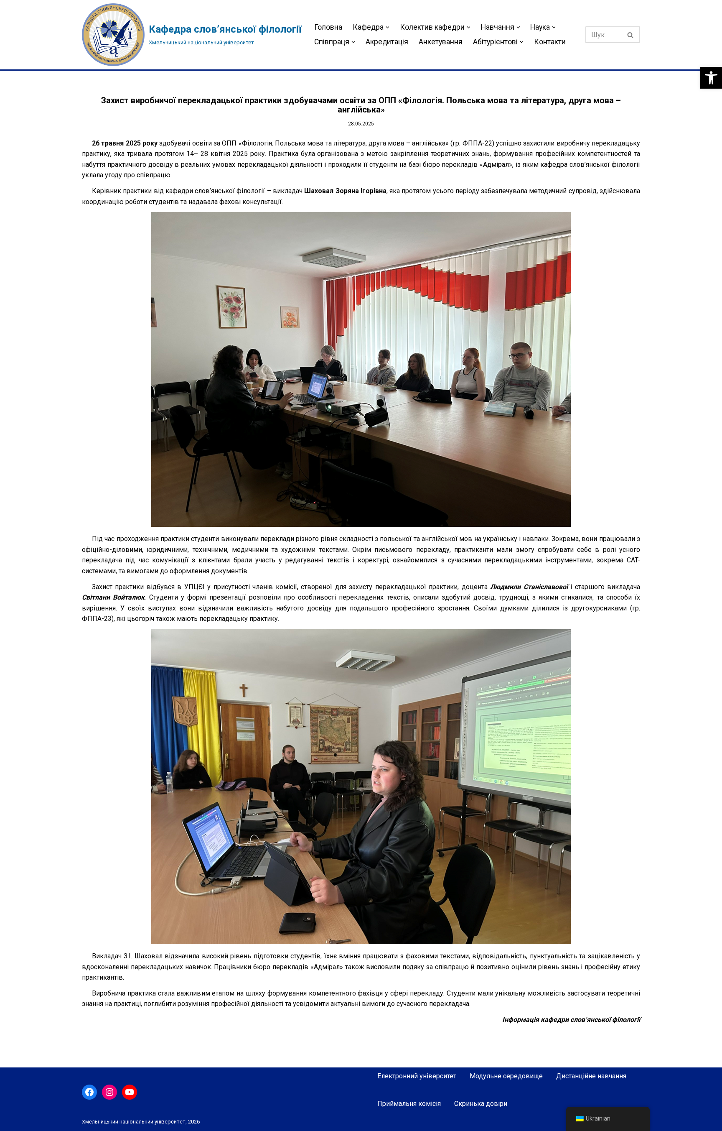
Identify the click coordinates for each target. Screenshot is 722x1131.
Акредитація (387, 42)
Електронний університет (416, 1076)
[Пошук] (630, 34)
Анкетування (441, 42)
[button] (711, 78)
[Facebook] (89, 1092)
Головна (328, 27)
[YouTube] (129, 1092)
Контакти (550, 42)
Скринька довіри (480, 1104)
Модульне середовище (506, 1076)
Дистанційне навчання (591, 1076)
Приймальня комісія (409, 1104)
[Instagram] (109, 1092)
